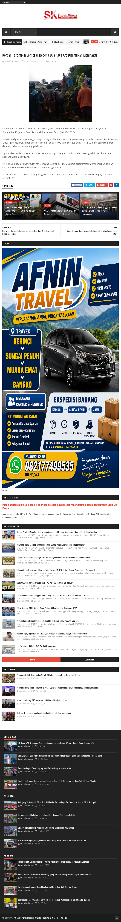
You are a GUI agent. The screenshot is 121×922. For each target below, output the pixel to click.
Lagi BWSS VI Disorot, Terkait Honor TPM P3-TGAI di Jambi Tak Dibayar (45, 582)
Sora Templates (43, 917)
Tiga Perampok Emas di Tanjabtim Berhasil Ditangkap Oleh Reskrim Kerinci (47, 887)
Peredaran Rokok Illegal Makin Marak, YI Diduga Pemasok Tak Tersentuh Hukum (48, 674)
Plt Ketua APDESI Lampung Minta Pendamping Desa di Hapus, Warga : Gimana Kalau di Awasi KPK (56, 742)
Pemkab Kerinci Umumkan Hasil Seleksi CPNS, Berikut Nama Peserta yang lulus (48, 620)
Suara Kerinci (22, 917)
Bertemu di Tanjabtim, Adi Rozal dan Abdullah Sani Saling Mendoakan (44, 713)
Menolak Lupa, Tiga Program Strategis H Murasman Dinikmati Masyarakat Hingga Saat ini (52, 633)
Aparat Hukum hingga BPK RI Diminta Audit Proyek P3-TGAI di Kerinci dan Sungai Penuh (21, 210)
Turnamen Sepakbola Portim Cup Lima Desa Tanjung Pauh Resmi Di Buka (46, 815)
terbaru (31, 659)
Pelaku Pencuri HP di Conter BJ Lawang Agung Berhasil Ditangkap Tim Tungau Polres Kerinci (54, 874)
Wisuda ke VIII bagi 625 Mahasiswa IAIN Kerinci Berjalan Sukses (42, 700)
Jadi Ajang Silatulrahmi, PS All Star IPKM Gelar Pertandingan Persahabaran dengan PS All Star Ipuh (57, 802)
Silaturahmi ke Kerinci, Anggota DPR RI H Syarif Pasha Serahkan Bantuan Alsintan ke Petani (53, 595)
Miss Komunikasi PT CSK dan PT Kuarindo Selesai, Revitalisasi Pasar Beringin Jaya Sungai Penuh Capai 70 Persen (59, 506)
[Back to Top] (117, 918)
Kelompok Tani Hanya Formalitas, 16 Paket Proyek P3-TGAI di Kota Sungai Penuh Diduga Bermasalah (56, 570)
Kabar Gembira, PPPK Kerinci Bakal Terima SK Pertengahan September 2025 (47, 608)
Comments (89, 659)
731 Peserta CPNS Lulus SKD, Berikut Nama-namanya (37, 646)
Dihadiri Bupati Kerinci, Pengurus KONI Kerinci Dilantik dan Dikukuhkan (46, 827)
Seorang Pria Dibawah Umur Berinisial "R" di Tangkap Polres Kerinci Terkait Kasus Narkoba (54, 899)
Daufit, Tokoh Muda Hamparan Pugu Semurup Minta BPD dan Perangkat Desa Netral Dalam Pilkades (57, 781)
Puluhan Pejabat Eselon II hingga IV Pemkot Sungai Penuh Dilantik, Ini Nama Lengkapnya (99, 210)
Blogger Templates (59, 917)
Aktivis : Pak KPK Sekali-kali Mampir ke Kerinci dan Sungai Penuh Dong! (60, 212)
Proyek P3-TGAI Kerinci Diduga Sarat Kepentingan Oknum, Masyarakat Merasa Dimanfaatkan (53, 557)
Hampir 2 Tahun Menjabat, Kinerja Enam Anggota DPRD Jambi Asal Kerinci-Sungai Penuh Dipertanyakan (57, 532)
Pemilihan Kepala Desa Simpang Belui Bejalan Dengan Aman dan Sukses (46, 768)
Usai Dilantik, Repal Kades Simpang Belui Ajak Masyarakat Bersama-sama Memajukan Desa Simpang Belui (60, 755)
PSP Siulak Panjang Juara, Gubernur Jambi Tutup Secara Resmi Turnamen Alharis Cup (52, 840)
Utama (72, 42)
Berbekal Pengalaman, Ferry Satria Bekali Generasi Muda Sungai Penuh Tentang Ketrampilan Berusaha (57, 687)
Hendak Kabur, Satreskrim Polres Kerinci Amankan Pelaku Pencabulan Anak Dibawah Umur (53, 861)
